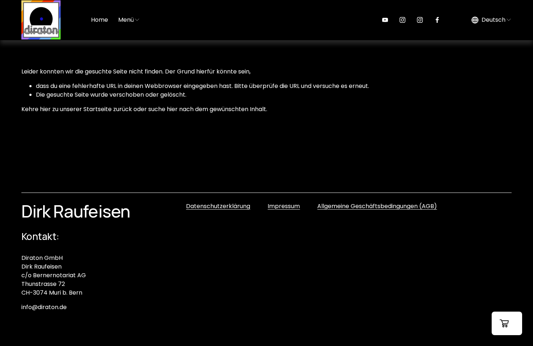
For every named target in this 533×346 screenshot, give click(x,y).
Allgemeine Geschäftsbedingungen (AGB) (377, 206)
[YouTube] (385, 20)
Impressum (284, 206)
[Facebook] (437, 20)
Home (99, 20)
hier (45, 109)
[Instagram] (402, 20)
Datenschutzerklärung (218, 206)
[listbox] (491, 20)
